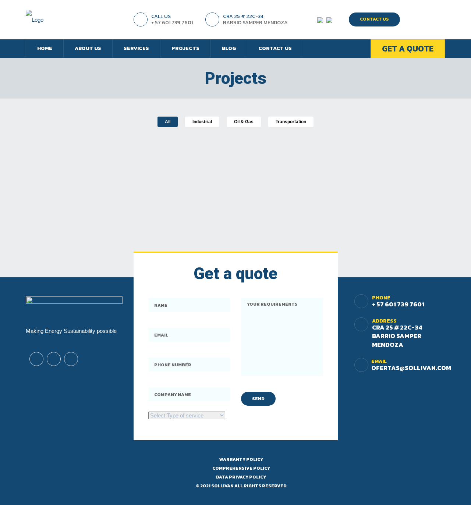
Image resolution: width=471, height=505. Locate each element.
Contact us (275, 48)
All (167, 121)
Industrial (202, 121)
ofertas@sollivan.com (411, 368)
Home (44, 48)
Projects (185, 48)
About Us (88, 48)
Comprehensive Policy (241, 468)
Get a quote (407, 49)
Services (136, 48)
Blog (229, 48)
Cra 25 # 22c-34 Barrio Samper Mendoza (397, 336)
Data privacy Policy (241, 477)
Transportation (291, 121)
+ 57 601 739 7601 (398, 304)
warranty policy (241, 459)
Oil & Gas (244, 121)
